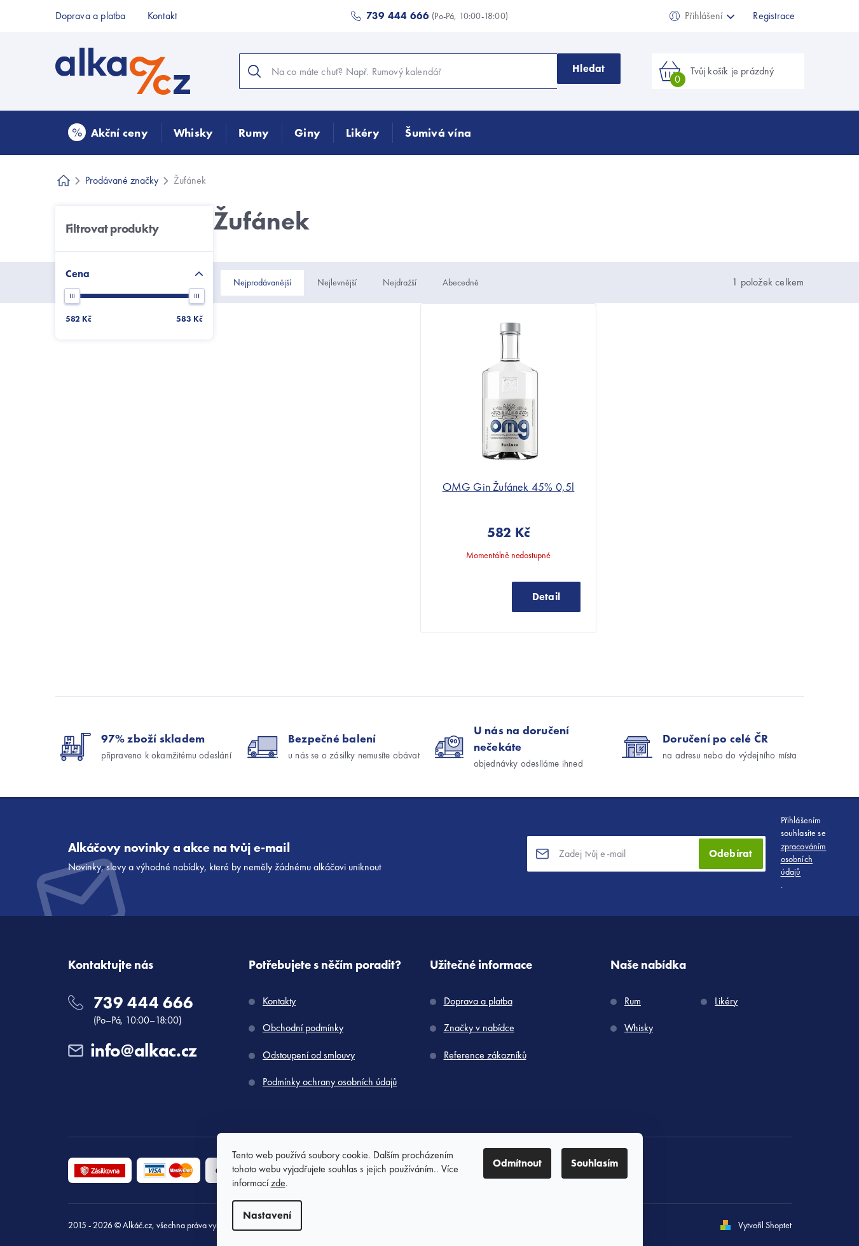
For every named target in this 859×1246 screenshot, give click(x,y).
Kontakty (279, 1001)
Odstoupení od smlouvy (309, 1055)
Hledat (588, 68)
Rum (632, 1001)
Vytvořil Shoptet (765, 1225)
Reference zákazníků (485, 1055)
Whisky (638, 1027)
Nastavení (267, 1215)
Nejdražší (399, 282)
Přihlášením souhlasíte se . (804, 852)
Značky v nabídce (479, 1027)
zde (278, 1182)
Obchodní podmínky (303, 1027)
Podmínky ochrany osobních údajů (330, 1081)
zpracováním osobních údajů (804, 859)
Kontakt (162, 15)
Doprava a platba (90, 15)
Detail (546, 596)
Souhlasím (594, 1163)
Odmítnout (517, 1163)
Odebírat (731, 853)
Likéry (726, 1001)
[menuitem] (108, 133)
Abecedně (461, 282)
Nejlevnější (337, 282)
